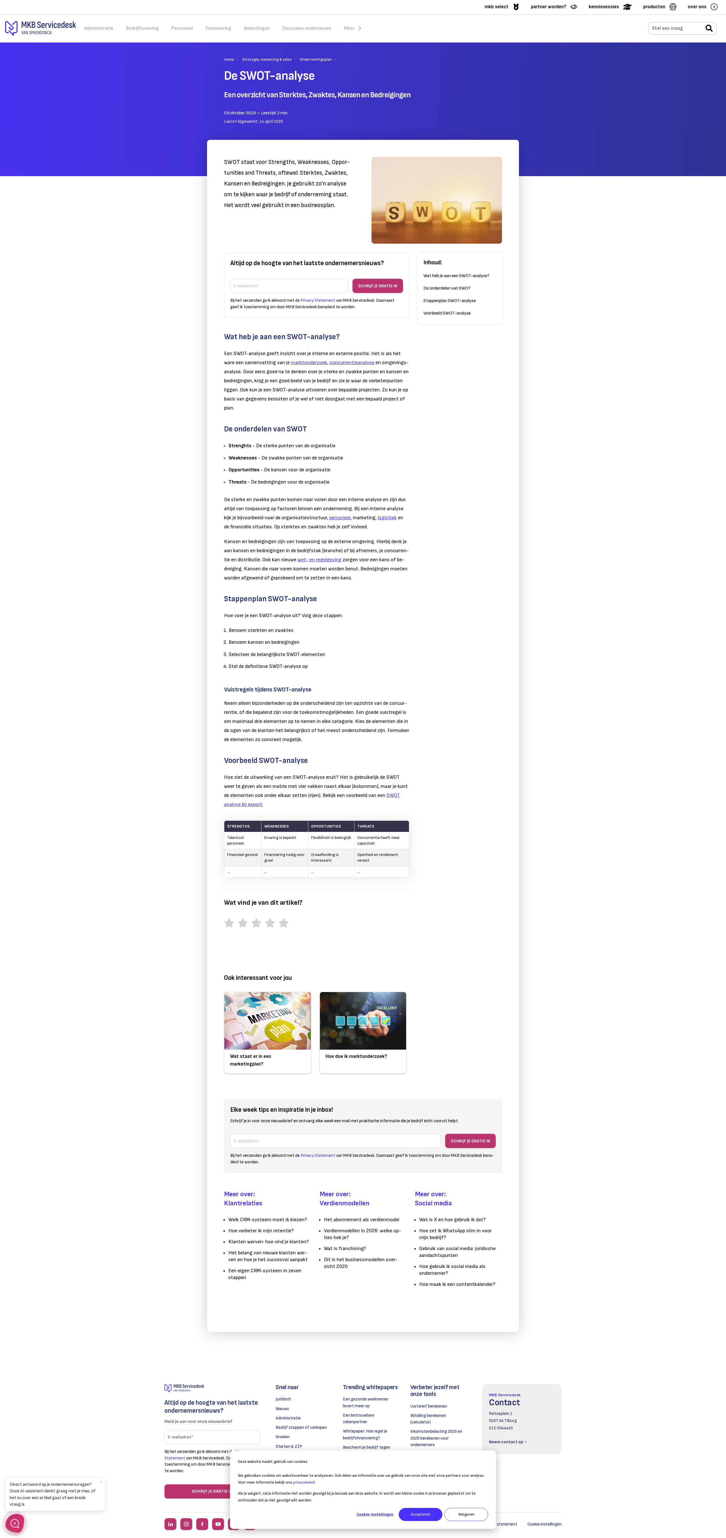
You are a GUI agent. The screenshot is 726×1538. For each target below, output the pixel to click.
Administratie (288, 1418)
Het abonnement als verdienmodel (361, 1220)
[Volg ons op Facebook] (202, 1524)
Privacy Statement (318, 300)
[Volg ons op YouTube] (218, 1524)
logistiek (387, 518)
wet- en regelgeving (319, 560)
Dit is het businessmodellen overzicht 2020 (361, 1263)
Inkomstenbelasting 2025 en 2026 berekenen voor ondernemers (436, 1438)
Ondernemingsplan (316, 59)
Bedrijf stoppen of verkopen (301, 1427)
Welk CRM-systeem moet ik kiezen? (267, 1220)
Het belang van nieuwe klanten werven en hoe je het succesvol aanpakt (268, 1256)
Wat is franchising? (345, 1249)
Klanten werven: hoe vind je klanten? (268, 1242)
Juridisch (283, 1399)
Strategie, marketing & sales (267, 59)
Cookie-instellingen (374, 1514)
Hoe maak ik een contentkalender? (457, 1284)
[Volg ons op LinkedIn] (170, 1524)
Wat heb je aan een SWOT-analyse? (456, 276)
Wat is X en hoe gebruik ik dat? (452, 1220)
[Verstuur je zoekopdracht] (709, 28)
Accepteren (420, 1514)
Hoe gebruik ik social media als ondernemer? (452, 1269)
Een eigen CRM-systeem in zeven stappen (264, 1274)
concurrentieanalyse (352, 363)
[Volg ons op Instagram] (186, 1524)
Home (229, 59)
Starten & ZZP (289, 1446)
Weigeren (466, 1514)
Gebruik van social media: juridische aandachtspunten (457, 1252)
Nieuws (282, 1409)
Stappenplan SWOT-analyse (449, 300)
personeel (340, 518)
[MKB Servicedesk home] (212, 1388)
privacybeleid (304, 1482)
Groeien (283, 1437)
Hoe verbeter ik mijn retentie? (261, 1231)
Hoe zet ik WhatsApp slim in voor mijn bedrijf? (455, 1234)
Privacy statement (499, 1524)
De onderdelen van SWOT (447, 288)
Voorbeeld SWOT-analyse (447, 313)
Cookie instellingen (544, 1524)
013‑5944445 (501, 1428)
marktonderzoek (309, 363)
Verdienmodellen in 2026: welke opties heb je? (362, 1234)
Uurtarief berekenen (428, 1406)
